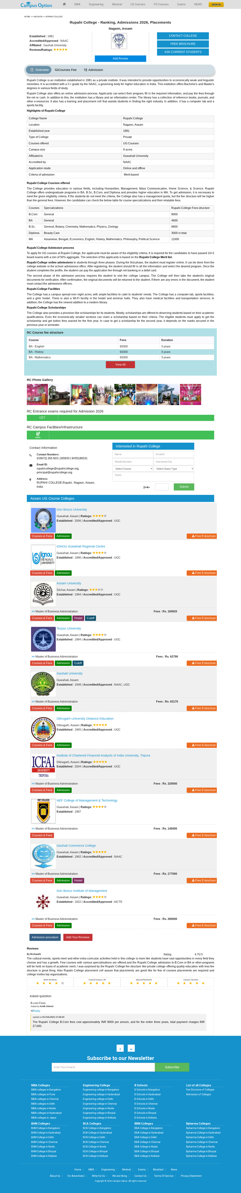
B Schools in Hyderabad (147, 1094)
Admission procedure (45, 937)
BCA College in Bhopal (95, 1151)
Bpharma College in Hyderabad (203, 1132)
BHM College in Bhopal (43, 1151)
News (174, 1169)
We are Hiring (119, 1175)
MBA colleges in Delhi (43, 1103)
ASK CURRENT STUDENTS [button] (183, 51)
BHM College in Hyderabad (46, 1132)
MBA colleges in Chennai (45, 1099)
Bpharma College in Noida (200, 1146)
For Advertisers (76, 1175)
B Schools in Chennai (146, 1103)
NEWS (198, 4)
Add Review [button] (120, 58)
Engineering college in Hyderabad (101, 1094)
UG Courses (138, 4)
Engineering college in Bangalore (101, 1089)
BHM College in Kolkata (44, 1156)
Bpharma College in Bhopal (201, 1151)
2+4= (146, 487)
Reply (36, 1010)
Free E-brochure (205, 536)
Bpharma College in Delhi (200, 1137)
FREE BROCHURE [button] (182, 43)
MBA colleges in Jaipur (43, 1117)
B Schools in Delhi (144, 1099)
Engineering (96, 4)
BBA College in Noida (146, 1146)
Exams (181, 4)
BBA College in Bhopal (146, 1151)
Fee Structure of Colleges (200, 1089)
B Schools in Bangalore (147, 1089)
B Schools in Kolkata (145, 1117)
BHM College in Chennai (44, 1142)
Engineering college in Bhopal (99, 1112)
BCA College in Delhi (94, 1137)
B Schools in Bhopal (145, 1112)
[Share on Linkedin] (129, 1049)
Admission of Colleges (198, 1094)
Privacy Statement (191, 1175)
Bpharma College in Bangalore (203, 1128)
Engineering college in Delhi (98, 1099)
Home (77, 1169)
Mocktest (158, 1169)
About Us (55, 1175)
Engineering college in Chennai (100, 1103)
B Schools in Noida (144, 1108)
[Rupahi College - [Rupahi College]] (127, 41)
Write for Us (98, 1175)
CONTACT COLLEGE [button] (183, 35)
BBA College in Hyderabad (148, 1132)
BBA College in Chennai (147, 1142)
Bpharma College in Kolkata (201, 1156)
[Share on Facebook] (118, 1049)
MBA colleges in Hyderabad (46, 1112)
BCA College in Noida (94, 1146)
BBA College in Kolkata (146, 1156)
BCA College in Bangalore (97, 1128)
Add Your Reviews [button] (77, 937)
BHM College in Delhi (42, 1137)
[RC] (37, 394)
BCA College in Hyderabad (97, 1132)
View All (120, 364)
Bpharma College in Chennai (202, 1142)
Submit (184, 486)
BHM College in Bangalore (45, 1128)
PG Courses (161, 4)
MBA (77, 4)
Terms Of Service (163, 1175)
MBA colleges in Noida (43, 1108)
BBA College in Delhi (145, 1137)
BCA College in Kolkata (95, 1156)
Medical (117, 4)
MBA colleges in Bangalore (46, 1089)
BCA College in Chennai (96, 1142)
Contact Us (140, 1175)
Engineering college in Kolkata (99, 1117)
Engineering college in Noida (98, 1108)
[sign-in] (216, 3)
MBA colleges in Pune (43, 1094)
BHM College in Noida (43, 1146)
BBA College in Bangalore (148, 1128)
